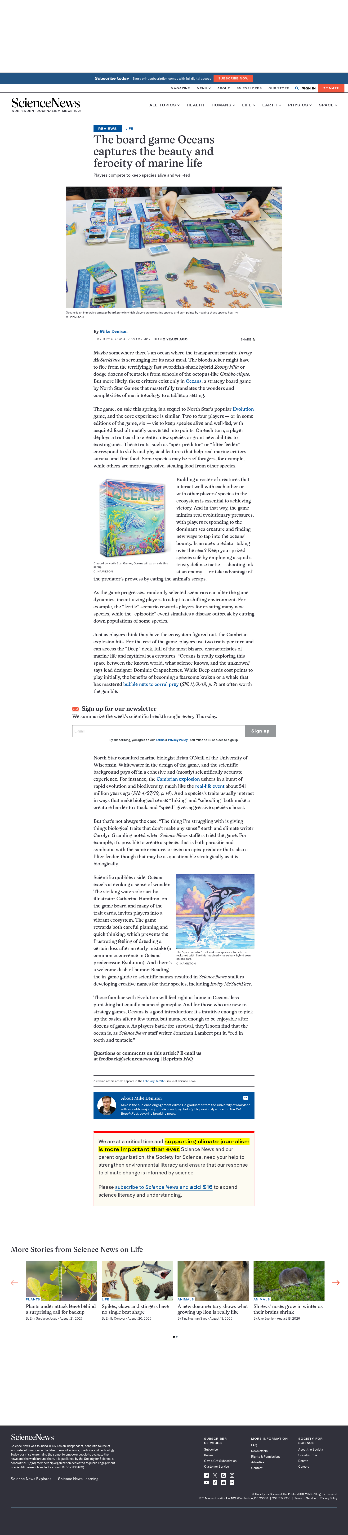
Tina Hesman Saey (194, 1318)
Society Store (307, 1455)
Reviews (107, 128)
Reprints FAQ (178, 1059)
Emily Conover (115, 1318)
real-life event (209, 786)
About (223, 88)
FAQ (254, 1445)
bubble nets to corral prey (151, 684)
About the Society (310, 1449)
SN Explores (249, 88)
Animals (186, 1299)
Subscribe (211, 1449)
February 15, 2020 (154, 1081)
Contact (257, 1468)
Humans (222, 105)
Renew (208, 1455)
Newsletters (259, 1451)
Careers (303, 1466)
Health (196, 105)
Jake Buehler (266, 1318)
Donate (331, 88)
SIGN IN (309, 88)
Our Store (278, 88)
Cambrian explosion (178, 779)
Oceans (193, 381)
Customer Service (216, 1466)
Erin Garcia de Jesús (43, 1318)
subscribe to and (164, 1187)
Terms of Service (305, 1498)
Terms (160, 740)
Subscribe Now (233, 78)
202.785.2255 (281, 1498)
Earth (270, 105)
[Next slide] (336, 1283)
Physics (298, 105)
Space (326, 105)
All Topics (162, 105)
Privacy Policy (177, 740)
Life (247, 105)
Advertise (257, 1462)
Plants (33, 1299)
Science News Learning (78, 1478)
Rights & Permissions (266, 1456)
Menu (202, 88)
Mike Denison (114, 332)
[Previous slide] (14, 1283)
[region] (175, 1301)
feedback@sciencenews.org (129, 1059)
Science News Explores (31, 1478)
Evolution (243, 409)
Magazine (180, 88)
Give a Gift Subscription (220, 1461)
